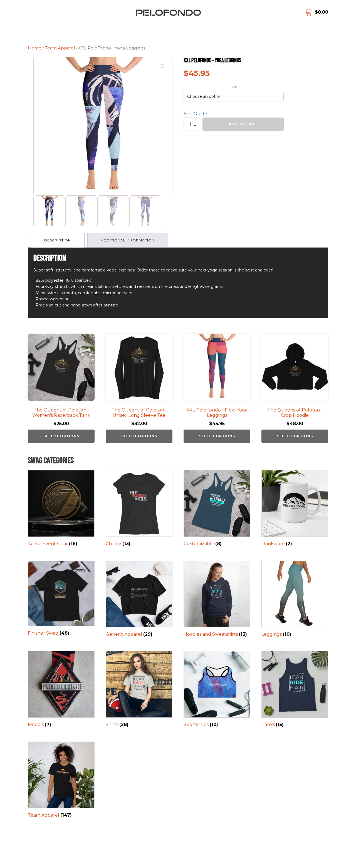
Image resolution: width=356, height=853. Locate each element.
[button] (163, 66)
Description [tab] (57, 240)
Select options (61, 436)
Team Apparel (60, 48)
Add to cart (243, 124)
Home (34, 48)
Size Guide (195, 113)
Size (234, 87)
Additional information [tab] (127, 240)
